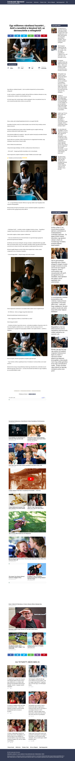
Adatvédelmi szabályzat (12, 754)
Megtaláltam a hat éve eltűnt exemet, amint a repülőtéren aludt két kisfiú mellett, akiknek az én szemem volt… (59, 330)
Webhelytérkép (38, 754)
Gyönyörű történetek (36, 390)
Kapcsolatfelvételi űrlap (29, 754)
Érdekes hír (17, 390)
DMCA (43, 754)
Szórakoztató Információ (15, 2)
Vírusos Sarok (29, 2)
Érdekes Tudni (43, 2)
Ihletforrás (36, 2)
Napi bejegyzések (60, 2)
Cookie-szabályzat (21, 754)
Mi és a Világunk (51, 2)
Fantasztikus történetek (26, 390)
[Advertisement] (37, 15)
